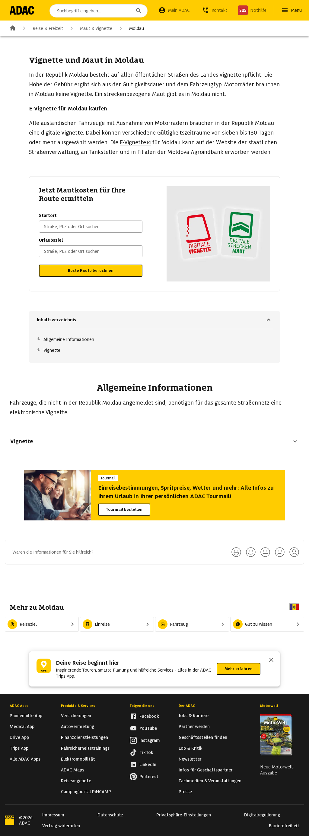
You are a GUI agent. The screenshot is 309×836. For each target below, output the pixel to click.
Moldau (136, 28)
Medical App (22, 726)
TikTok (146, 752)
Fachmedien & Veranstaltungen (210, 781)
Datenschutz (110, 815)
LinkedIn (147, 764)
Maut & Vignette (96, 28)
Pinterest (148, 776)
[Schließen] (271, 660)
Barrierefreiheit (284, 825)
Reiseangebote (76, 781)
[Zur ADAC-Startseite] (22, 10)
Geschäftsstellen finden (203, 737)
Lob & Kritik (190, 748)
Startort (48, 215)
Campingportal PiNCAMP (86, 791)
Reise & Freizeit (48, 28)
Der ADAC (187, 706)
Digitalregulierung (262, 815)
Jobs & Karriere (194, 715)
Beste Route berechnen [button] (90, 270)
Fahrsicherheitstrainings (85, 748)
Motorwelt (269, 706)
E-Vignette (133, 142)
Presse (185, 791)
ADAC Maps (72, 770)
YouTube (148, 728)
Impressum (53, 815)
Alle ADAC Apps (25, 759)
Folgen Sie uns (142, 706)
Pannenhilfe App (26, 715)
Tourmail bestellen (124, 509)
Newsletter (190, 759)
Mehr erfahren (239, 668)
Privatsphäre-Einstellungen (183, 815)
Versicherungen (76, 715)
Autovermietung (77, 726)
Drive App (19, 737)
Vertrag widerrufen (61, 825)
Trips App (19, 748)
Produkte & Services (78, 706)
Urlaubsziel (51, 240)
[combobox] (98, 10)
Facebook (149, 716)
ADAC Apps (19, 706)
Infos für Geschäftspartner (205, 770)
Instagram (149, 740)
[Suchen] (138, 11)
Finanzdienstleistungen (84, 737)
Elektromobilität (78, 759)
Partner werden (194, 726)
